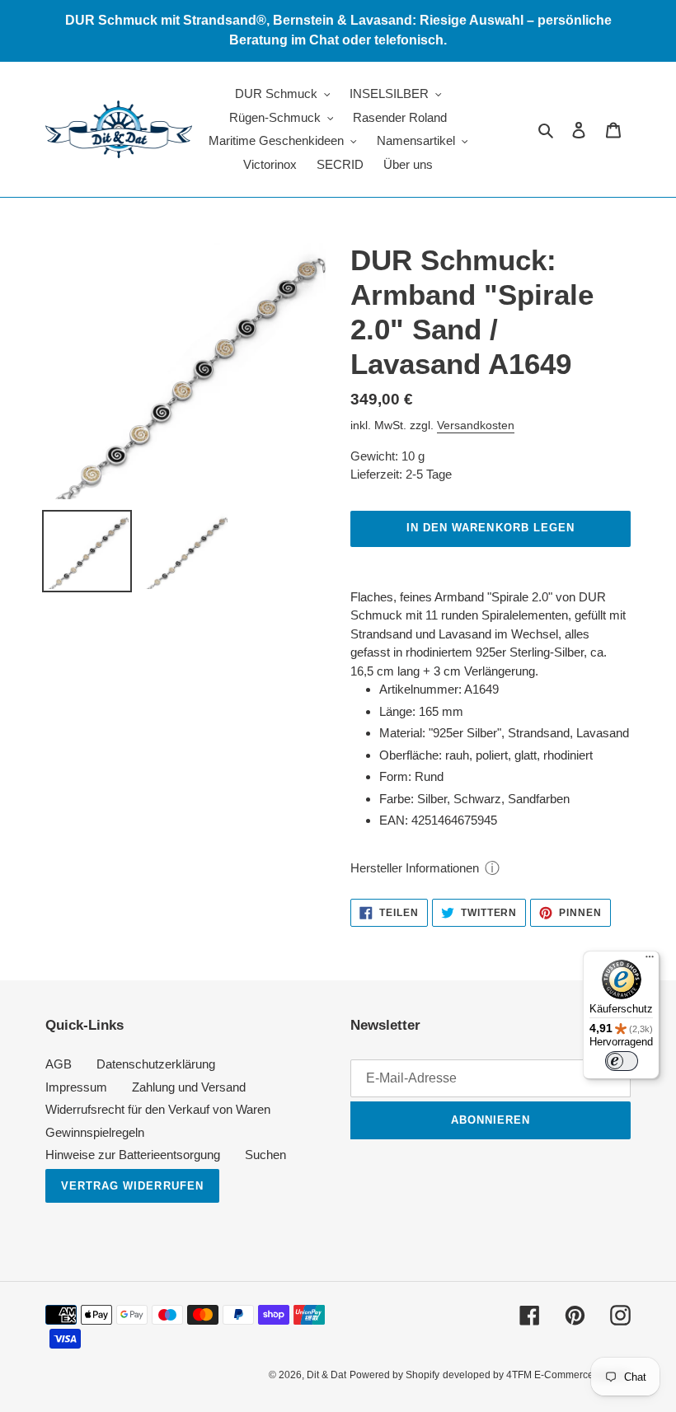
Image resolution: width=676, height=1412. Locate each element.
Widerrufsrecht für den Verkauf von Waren (157, 1109)
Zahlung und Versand (189, 1087)
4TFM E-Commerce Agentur (568, 1375)
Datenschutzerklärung (155, 1064)
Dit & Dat (326, 1375)
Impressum (76, 1087)
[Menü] (650, 960)
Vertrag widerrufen (132, 1186)
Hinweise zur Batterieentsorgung (132, 1155)
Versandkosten (475, 425)
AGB (58, 1064)
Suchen (265, 1155)
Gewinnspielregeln (94, 1132)
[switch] (621, 1061)
